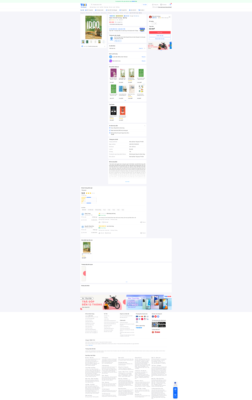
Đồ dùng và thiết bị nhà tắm (126, 383)
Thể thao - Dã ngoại (140, 361)
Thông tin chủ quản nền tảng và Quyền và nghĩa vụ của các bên (127, 336)
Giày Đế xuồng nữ (109, 380)
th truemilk (99, 350)
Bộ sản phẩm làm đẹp (92, 393)
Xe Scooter (145, 391)
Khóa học (145, 382)
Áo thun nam (104, 366)
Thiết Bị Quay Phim (158, 385)
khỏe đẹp (106, 7)
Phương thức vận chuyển (90, 323)
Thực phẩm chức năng (91, 386)
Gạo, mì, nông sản (91, 372)
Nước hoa (89, 392)
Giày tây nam (110, 383)
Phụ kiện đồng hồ (124, 369)
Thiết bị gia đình (95, 396)
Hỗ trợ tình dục (95, 392)
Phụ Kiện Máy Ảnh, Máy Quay (156, 380)
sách (114, 7)
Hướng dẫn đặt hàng (89, 321)
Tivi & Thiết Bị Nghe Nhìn (141, 367)
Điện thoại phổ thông (91, 381)
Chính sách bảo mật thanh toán (110, 320)
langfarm (91, 351)
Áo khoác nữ (110, 360)
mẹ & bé (101, 7)
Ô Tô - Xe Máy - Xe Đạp (140, 388)
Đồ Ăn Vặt (122, 393)
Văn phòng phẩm (144, 395)
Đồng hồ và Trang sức (123, 367)
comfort (160, 350)
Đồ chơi (97, 359)
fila (99, 351)
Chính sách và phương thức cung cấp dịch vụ (127, 330)
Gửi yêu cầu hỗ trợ (88, 320)
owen (105, 350)
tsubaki (102, 351)
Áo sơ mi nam (109, 367)
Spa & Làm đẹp (143, 383)
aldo (127, 350)
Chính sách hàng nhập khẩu (90, 329)
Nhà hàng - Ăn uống (141, 384)
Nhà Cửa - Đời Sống (122, 378)
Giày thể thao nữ (161, 374)
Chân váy (110, 361)
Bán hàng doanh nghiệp (108, 330)
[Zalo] (158, 316)
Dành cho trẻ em (91, 374)
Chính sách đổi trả (88, 326)
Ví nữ (114, 390)
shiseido (87, 351)
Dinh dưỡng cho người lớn (92, 363)
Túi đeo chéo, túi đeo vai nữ (107, 390)
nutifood (134, 350)
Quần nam (109, 366)
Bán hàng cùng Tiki (123, 317)
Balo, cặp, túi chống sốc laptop (126, 360)
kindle (137, 350)
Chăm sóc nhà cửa (92, 376)
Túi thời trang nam (106, 393)
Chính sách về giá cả (124, 322)
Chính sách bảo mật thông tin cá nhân (111, 322)
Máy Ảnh (161, 386)
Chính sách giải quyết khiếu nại (110, 323)
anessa (147, 350)
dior (89, 350)
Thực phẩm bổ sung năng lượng (159, 375)
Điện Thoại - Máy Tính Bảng (91, 378)
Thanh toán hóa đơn (138, 382)
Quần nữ (109, 359)
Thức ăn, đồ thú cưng (91, 375)
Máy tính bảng (90, 382)
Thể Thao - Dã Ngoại (156, 365)
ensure (108, 350)
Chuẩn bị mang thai (91, 365)
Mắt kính (128, 363)
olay (154, 350)
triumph (130, 350)
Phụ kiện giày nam (107, 385)
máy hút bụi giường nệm (158, 395)
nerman (140, 350)
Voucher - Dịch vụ (139, 380)
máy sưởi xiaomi (160, 394)
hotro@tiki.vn (95, 331)
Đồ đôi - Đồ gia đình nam (110, 370)
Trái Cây (86, 369)
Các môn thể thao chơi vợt (158, 373)
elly (118, 350)
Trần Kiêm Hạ (136, 15)
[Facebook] (153, 316)
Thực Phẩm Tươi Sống (90, 367)
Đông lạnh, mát (93, 371)
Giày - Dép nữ (105, 375)
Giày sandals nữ (108, 377)
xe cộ (97, 7)
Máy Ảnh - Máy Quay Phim (157, 378)
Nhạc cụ (127, 385)
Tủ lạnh (155, 360)
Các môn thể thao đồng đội (159, 372)
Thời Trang (145, 359)
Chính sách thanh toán (124, 326)
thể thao (118, 7)
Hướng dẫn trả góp (88, 327)
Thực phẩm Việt (95, 370)
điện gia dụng (93, 7)
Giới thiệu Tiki (106, 315)
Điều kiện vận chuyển (108, 331)
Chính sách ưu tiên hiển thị (125, 328)
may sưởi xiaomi (157, 393)
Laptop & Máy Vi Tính (144, 365)
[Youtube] (155, 316)
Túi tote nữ (109, 391)
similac (157, 350)
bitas (164, 350)
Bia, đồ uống (89, 373)
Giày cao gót (104, 376)
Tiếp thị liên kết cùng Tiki (109, 328)
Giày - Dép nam (105, 382)
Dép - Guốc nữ (110, 376)
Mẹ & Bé (142, 363)
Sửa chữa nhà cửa (124, 381)
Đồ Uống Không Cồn (125, 394)
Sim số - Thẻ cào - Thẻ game (144, 386)
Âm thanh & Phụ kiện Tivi (156, 359)
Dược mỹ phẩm (96, 393)
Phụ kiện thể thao (159, 369)
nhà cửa (110, 7)
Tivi (154, 362)
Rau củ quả (89, 370)
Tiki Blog (105, 317)
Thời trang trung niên (108, 363)
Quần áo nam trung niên (108, 372)
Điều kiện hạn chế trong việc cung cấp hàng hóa (127, 325)
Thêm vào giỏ (159, 35)
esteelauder (93, 350)
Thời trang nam (105, 365)
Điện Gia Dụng (88, 395)
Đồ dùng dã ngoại (159, 367)
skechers (124, 350)
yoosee (151, 350)
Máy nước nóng (159, 362)
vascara (86, 350)
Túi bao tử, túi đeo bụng (111, 396)
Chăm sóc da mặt (88, 385)
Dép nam (108, 384)
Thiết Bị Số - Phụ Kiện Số (140, 370)
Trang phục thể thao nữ (155, 366)
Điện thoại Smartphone (89, 380)
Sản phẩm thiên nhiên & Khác (92, 389)
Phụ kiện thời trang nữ (122, 363)
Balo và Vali (121, 357)
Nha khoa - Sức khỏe (142, 385)
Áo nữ (103, 359)
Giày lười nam (104, 383)
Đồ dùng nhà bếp (88, 396)
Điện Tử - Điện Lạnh (156, 357)
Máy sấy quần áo (157, 363)
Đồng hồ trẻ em (131, 369)
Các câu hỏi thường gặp (89, 318)
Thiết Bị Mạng (125, 375)
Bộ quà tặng (124, 395)
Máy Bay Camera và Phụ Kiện (158, 386)
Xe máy (138, 391)
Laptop (129, 376)
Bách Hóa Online (122, 388)
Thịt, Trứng (91, 369)
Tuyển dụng (106, 319)
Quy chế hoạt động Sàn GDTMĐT (126, 315)
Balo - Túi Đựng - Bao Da (158, 383)
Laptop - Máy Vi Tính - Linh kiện (125, 371)
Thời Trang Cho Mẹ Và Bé (90, 359)
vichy (97, 351)
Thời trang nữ (105, 357)
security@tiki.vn (95, 332)
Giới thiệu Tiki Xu (107, 326)
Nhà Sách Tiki (138, 394)
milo (120, 350)
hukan (94, 351)
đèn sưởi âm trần (157, 397)
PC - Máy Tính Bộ (123, 376)
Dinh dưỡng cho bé (91, 362)
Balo (119, 359)
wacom (144, 350)
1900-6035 (90, 315)
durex (112, 350)
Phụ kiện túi (114, 391)
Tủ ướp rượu (163, 363)
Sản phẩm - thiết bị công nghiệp (142, 366)
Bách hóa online (141, 364)
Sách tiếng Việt (138, 395)
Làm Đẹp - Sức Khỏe (89, 384)
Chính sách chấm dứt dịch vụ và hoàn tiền (127, 333)
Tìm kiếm (145, 4)
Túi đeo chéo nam (108, 395)
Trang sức (120, 368)
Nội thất (123, 382)
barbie (102, 350)
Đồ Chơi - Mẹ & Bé (89, 357)
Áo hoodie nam (107, 369)
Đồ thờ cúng (122, 385)
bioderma (115, 350)
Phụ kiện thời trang (122, 362)
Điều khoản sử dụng (108, 325)
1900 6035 (90, 345)
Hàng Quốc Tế (138, 357)
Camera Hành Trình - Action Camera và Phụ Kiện (158, 382)
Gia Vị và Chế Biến (124, 392)
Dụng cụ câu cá (157, 371)
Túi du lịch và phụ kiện (125, 359)
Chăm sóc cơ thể (91, 387)
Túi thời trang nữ (105, 389)
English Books (141, 396)
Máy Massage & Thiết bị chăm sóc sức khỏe (92, 388)
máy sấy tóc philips (159, 391)
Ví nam (103, 395)
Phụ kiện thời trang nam (125, 364)
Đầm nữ (106, 359)
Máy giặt (155, 361)
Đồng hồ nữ (125, 368)
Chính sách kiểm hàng (89, 324)
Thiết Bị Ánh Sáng (159, 381)
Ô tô (141, 391)
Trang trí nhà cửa (121, 380)
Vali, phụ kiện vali (130, 360)
